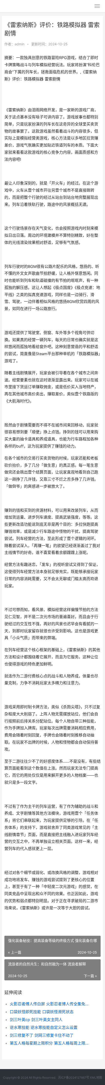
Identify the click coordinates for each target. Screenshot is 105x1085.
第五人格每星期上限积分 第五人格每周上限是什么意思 (51, 1043)
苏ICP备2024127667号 (73, 1077)
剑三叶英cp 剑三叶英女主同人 (36, 1019)
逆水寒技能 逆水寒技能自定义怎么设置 (43, 1027)
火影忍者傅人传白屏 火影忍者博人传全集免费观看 (51, 1003)
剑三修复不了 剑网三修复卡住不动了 (42, 1035)
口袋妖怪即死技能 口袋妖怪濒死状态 (42, 1011)
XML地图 (96, 1077)
